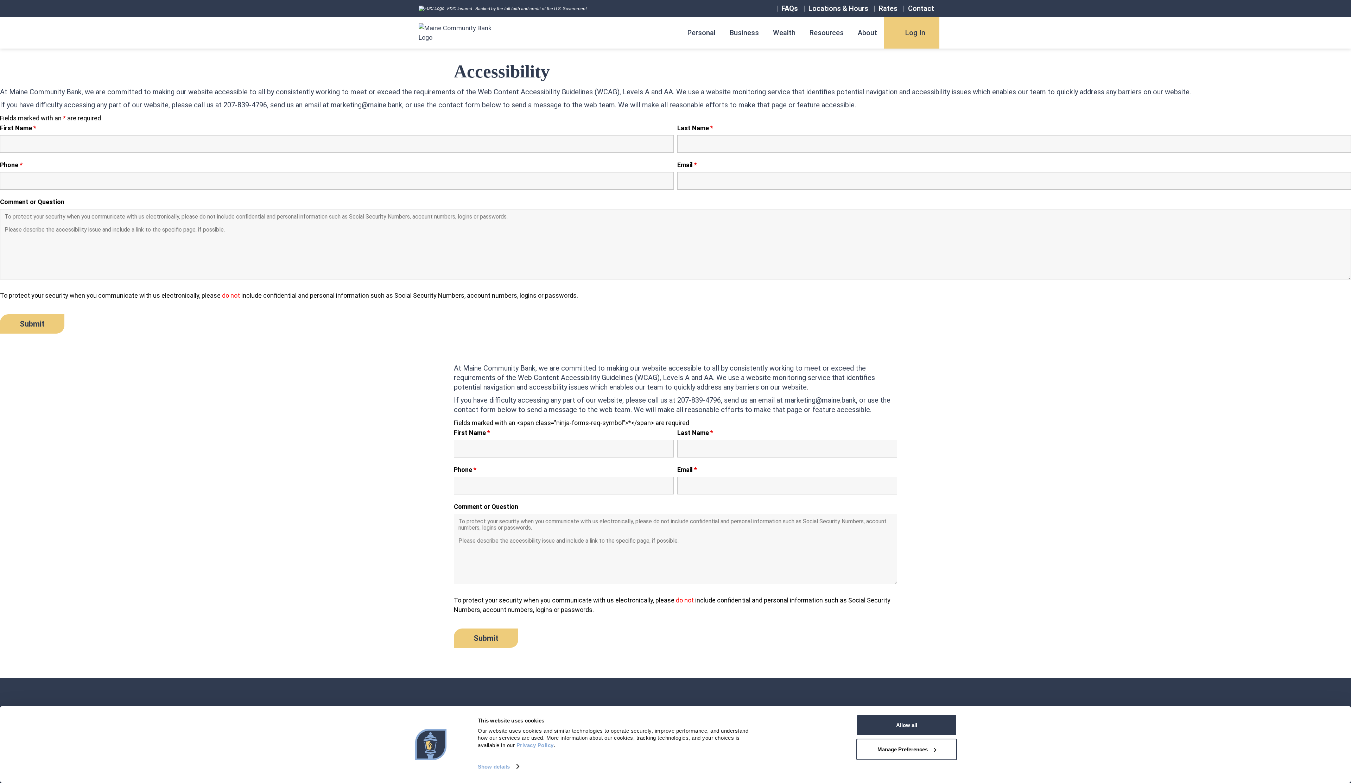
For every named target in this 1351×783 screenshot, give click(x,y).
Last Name (695, 128)
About (867, 33)
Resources (827, 33)
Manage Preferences (902, 749)
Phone (11, 165)
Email (687, 165)
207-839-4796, (245, 105)
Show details (494, 767)
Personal (701, 33)
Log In (915, 33)
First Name (18, 128)
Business (744, 33)
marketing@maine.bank (366, 105)
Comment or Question (32, 202)
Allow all (906, 725)
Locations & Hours (838, 8)
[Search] (771, 8)
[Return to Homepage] (457, 32)
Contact (921, 8)
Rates (888, 8)
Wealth (784, 33)
